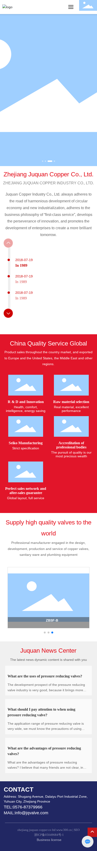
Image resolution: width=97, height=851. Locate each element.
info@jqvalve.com (31, 813)
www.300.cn (64, 830)
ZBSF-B (52, 620)
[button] (42, 161)
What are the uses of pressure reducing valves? (45, 676)
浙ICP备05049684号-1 (49, 834)
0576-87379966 (28, 807)
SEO (77, 830)
